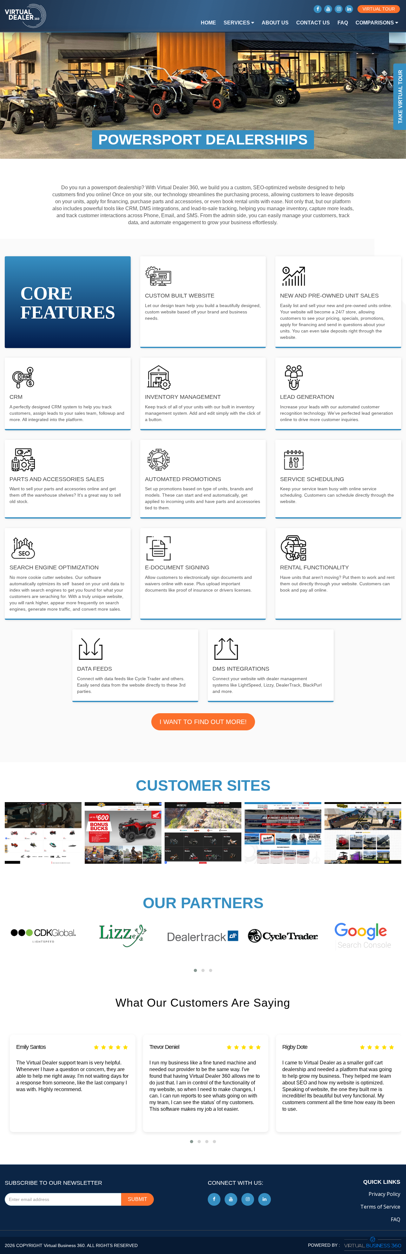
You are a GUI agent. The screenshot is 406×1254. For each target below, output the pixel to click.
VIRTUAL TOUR (379, 8)
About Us (275, 22)
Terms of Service (380, 1206)
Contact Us (313, 22)
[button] (195, 970)
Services (237, 22)
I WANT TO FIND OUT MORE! (203, 721)
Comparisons (375, 22)
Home (208, 22)
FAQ (342, 22)
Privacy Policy (384, 1193)
